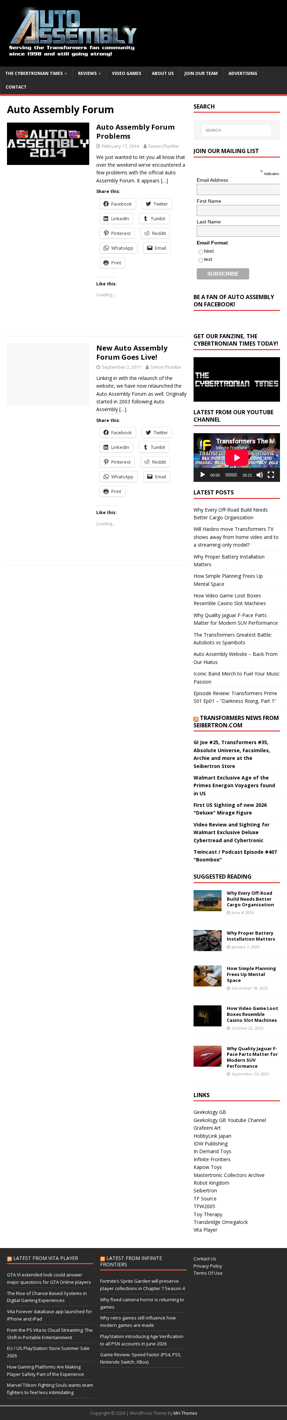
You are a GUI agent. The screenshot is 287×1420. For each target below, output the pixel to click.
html (209, 251)
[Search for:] (236, 130)
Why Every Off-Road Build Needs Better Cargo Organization (250, 899)
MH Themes (185, 1413)
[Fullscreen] (270, 474)
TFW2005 (204, 1206)
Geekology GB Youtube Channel (230, 1120)
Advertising (243, 73)
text (208, 259)
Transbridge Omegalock (221, 1222)
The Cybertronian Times (34, 73)
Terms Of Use (208, 1273)
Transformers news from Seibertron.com (236, 721)
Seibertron (205, 1190)
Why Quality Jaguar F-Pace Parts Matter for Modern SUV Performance (252, 1057)
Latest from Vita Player (45, 1258)
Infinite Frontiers (212, 1159)
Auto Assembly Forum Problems (135, 131)
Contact (16, 87)
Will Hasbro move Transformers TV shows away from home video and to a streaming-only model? (236, 537)
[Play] (202, 474)
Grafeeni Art (207, 1127)
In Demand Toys (212, 1151)
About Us (163, 73)
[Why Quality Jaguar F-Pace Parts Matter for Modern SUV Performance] (208, 1062)
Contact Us (205, 1258)
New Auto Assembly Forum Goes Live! (131, 352)
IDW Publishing (210, 1143)
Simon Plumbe (163, 146)
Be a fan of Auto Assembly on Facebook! (234, 300)
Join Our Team (201, 73)
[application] (237, 457)
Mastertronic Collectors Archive (229, 1175)
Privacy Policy (208, 1266)
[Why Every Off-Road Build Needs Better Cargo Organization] (208, 906)
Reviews (87, 73)
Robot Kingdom (211, 1182)
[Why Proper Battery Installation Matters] (208, 947)
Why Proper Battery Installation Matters (251, 936)
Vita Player (205, 1229)
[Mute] (259, 474)
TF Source (205, 1198)
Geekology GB (210, 1112)
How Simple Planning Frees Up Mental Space (251, 974)
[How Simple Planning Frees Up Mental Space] (208, 982)
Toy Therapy (208, 1214)
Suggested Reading (223, 876)
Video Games (126, 73)
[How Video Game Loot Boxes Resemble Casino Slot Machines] (208, 1022)
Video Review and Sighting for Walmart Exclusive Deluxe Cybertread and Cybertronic (232, 832)
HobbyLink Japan (212, 1135)
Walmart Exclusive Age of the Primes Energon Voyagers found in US (234, 785)
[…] (164, 180)
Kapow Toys (208, 1167)
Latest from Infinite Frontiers (131, 1261)
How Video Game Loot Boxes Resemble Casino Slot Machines (252, 1014)
